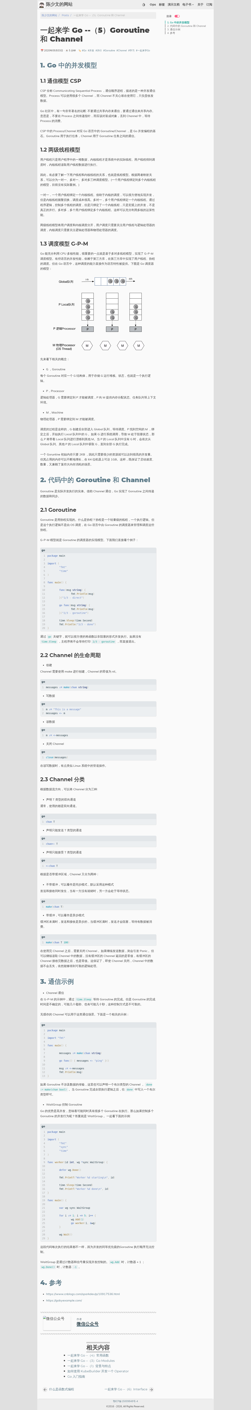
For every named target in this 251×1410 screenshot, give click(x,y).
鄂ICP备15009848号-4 (125, 1401)
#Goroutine (109, 50)
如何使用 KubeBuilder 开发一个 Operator (98, 1371)
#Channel (121, 50)
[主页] (41, 4)
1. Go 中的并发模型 (178, 22)
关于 (200, 4)
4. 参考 (171, 32)
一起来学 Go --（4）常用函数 (88, 1355)
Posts (65, 15)
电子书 (186, 4)
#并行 (99, 50)
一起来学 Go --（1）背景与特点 (89, 1366)
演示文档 (174, 4)
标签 (162, 4)
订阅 (209, 4)
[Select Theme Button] (143, 4)
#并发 (91, 50)
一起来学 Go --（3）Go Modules (91, 1360)
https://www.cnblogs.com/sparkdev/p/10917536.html (83, 1294)
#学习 (131, 50)
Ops (153, 4)
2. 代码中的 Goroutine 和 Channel (186, 25)
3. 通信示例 (173, 29)
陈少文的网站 (49, 15)
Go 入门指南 (76, 1376)
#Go (84, 50)
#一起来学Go (143, 50)
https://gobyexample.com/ (64, 1300)
